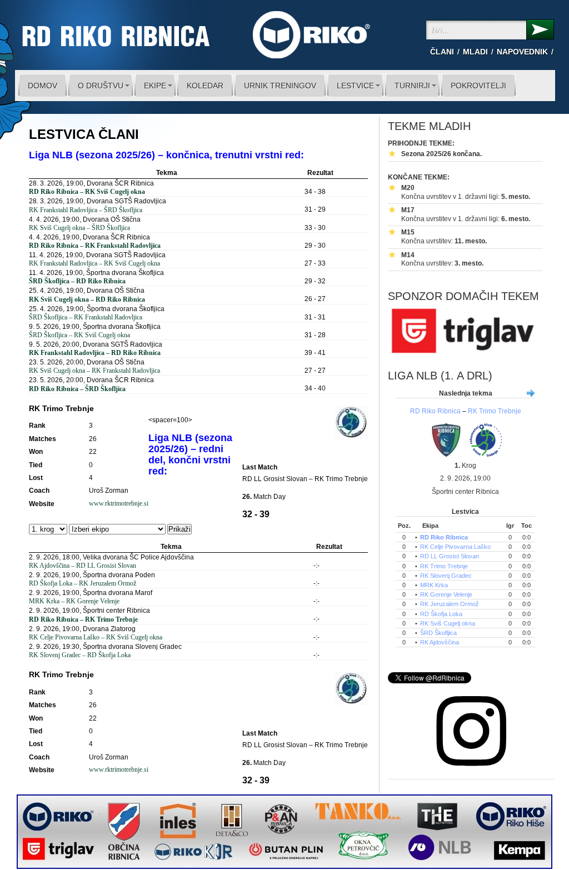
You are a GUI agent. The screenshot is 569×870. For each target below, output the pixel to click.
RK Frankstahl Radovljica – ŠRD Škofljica (85, 210)
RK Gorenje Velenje (446, 594)
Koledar (205, 85)
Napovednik (522, 51)
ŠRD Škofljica (438, 632)
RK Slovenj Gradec (446, 575)
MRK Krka (434, 585)
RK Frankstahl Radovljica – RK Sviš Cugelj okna (94, 263)
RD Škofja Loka (441, 614)
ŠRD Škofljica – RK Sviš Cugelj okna (79, 335)
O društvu (100, 85)
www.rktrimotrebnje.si (118, 503)
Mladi (475, 51)
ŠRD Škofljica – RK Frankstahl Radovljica (85, 317)
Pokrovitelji (478, 85)
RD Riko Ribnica (435, 411)
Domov (42, 85)
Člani (442, 51)
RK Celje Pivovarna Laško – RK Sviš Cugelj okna (95, 637)
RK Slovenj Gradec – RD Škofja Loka (80, 655)
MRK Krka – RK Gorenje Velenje (74, 601)
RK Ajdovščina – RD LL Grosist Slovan (82, 565)
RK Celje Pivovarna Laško (455, 546)
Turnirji (412, 85)
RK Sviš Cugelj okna (447, 623)
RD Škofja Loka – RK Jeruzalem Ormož (82, 583)
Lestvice (355, 85)
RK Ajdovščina (439, 642)
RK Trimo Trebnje (494, 411)
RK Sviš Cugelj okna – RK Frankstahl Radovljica (94, 370)
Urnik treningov (280, 85)
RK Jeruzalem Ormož (449, 604)
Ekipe (155, 85)
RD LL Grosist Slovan (449, 556)
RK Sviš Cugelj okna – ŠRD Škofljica (79, 228)
